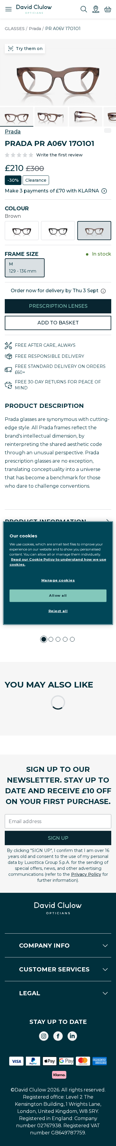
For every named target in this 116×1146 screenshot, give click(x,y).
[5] (72, 639)
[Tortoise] (22, 230)
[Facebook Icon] (58, 1036)
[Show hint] (103, 291)
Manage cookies (58, 580)
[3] (58, 639)
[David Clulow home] (58, 908)
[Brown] (94, 230)
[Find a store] (95, 9)
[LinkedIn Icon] (72, 1036)
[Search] (83, 9)
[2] (50, 639)
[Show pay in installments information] (104, 191)
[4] (65, 639)
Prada (35, 28)
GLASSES (15, 28)
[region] (58, 573)
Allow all (58, 595)
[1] (43, 639)
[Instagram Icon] (43, 1036)
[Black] (58, 230)
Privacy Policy (86, 874)
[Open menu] (8, 9)
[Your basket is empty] (107, 9)
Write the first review (59, 155)
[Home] (34, 9)
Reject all (58, 611)
